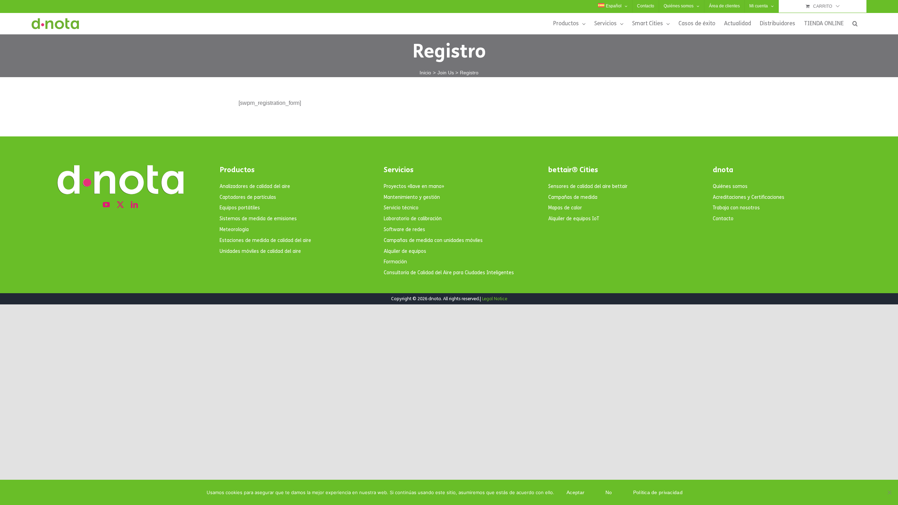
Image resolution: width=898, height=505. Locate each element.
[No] (889, 492)
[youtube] (106, 204)
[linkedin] (134, 204)
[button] (855, 23)
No (608, 492)
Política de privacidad (658, 492)
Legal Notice (494, 299)
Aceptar (575, 492)
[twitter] (120, 204)
